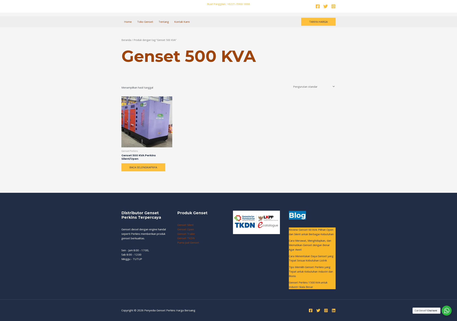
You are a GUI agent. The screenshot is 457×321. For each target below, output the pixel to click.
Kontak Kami (182, 21)
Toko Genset (145, 21)
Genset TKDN (186, 238)
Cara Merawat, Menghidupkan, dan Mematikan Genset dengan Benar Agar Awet (310, 245)
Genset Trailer (186, 234)
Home (128, 21)
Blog (297, 215)
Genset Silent (185, 225)
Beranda (126, 40)
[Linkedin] (334, 310)
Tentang (164, 21)
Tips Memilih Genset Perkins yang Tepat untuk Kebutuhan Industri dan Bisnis (311, 271)
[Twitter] (325, 6)
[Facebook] (317, 6)
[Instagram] (333, 6)
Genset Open (185, 229)
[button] (318, 22)
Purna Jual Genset (188, 242)
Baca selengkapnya (143, 167)
